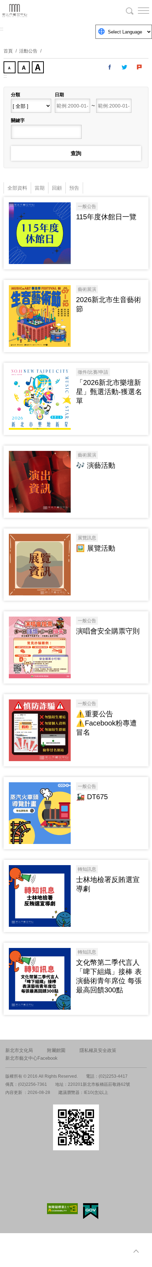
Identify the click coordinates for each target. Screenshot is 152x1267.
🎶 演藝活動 (95, 465)
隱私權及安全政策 (98, 1050)
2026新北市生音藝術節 (108, 304)
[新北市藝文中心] (42, 10)
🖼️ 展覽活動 (95, 548)
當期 (40, 188)
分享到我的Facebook (110, 67)
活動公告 (28, 51)
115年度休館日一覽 (106, 217)
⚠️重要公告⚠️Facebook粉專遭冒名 (106, 723)
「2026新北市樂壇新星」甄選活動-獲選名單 (109, 392)
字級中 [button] (24, 68)
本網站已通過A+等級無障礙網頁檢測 (62, 1208)
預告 (74, 188)
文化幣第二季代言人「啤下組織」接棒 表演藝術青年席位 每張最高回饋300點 (109, 976)
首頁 (8, 51)
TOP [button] (136, 1251)
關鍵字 (18, 120)
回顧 (57, 188)
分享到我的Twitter (125, 67)
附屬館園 (56, 1050)
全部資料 (17, 188)
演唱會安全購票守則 (108, 631)
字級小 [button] (10, 68)
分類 (15, 94)
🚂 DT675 (92, 797)
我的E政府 (90, 1211)
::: (1, 28)
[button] (138, 10)
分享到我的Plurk (140, 67)
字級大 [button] (39, 68)
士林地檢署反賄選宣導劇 (108, 884)
